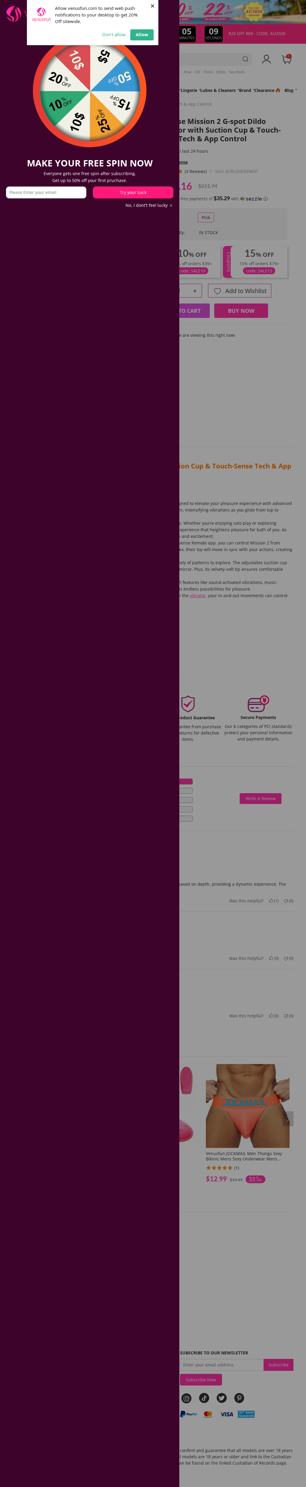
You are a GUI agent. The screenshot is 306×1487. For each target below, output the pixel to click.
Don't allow (114, 34)
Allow (142, 34)
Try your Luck (133, 192)
